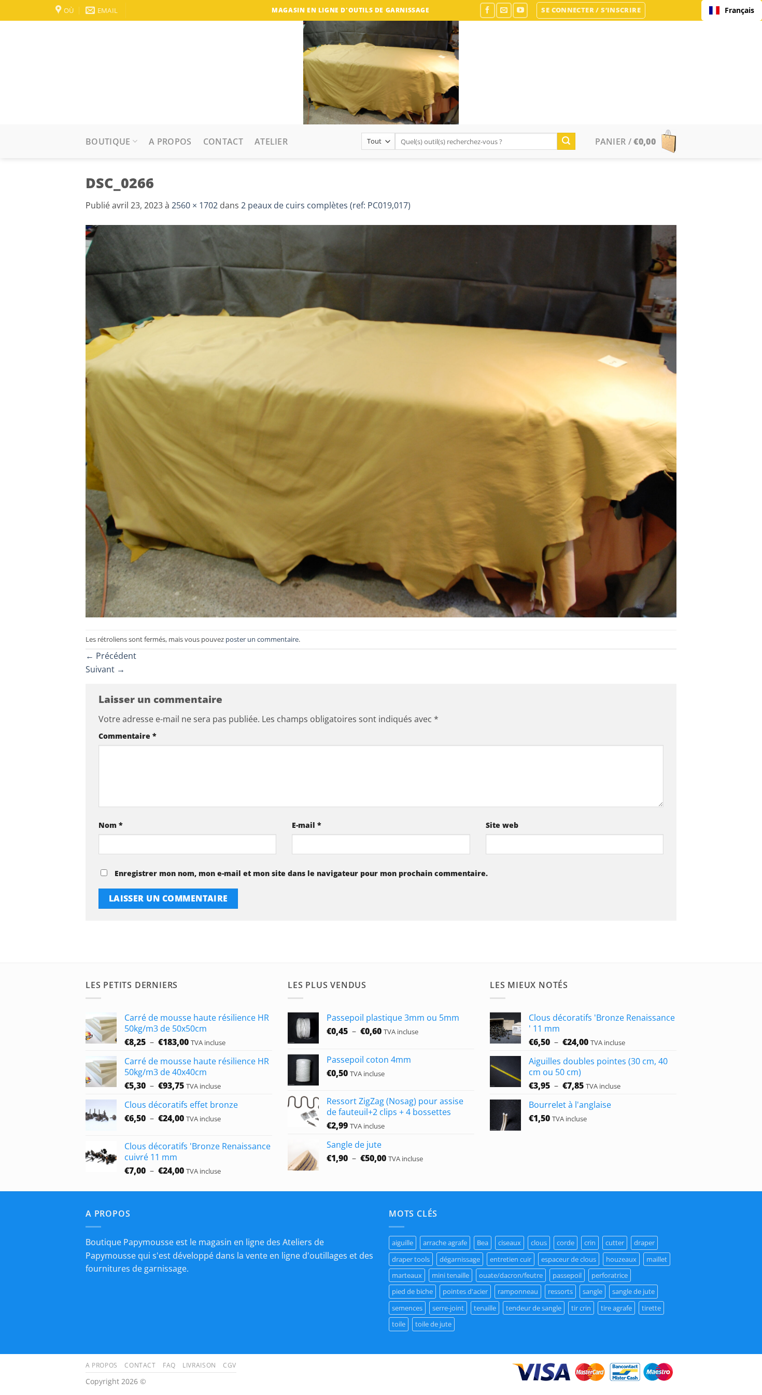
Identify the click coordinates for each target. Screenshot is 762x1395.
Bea (482, 1242)
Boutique (108, 141)
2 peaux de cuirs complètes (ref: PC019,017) (326, 205)
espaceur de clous (568, 1259)
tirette (651, 1308)
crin (590, 1242)
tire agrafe (616, 1308)
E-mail (306, 825)
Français (739, 10)
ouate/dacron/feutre (511, 1275)
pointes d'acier (465, 1291)
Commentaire (127, 736)
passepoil (567, 1275)
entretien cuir (510, 1259)
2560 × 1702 (195, 205)
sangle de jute (633, 1291)
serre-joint (448, 1308)
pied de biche (412, 1291)
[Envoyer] (566, 141)
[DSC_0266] (381, 420)
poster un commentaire (262, 639)
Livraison (199, 1365)
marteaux (407, 1275)
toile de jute (433, 1324)
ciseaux (509, 1242)
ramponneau (518, 1291)
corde (565, 1242)
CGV (229, 1365)
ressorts (560, 1291)
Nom (110, 825)
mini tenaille (450, 1275)
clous (539, 1242)
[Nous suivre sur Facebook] (487, 10)
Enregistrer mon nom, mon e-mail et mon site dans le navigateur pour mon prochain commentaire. (301, 873)
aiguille (402, 1242)
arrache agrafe (445, 1242)
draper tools (411, 1259)
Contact (223, 141)
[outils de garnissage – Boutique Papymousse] (381, 72)
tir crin (581, 1308)
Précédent (111, 655)
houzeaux (621, 1259)
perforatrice (609, 1275)
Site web (502, 825)
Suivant (105, 669)
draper (644, 1242)
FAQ (169, 1365)
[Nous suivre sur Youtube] (520, 10)
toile (398, 1324)
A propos (170, 141)
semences (407, 1308)
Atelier (271, 141)
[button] (591, 10)
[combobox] (731, 10)
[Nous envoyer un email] (503, 10)
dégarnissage (460, 1259)
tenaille (485, 1308)
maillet (656, 1259)
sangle (592, 1291)
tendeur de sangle (533, 1308)
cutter (614, 1242)
